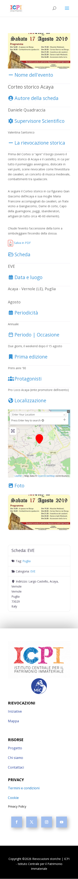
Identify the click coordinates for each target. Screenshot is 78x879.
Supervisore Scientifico (39, 121)
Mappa (13, 721)
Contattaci (16, 767)
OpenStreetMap (46, 475)
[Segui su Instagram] (46, 822)
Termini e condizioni (24, 788)
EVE (32, 571)
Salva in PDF (22, 243)
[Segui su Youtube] (61, 822)
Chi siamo (15, 757)
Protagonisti (28, 378)
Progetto (15, 748)
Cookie (13, 797)
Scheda (22, 254)
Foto (19, 485)
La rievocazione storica (40, 142)
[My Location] (43, 420)
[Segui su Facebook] (16, 822)
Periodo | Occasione (37, 334)
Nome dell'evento (34, 74)
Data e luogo (28, 277)
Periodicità (26, 312)
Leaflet (18, 475)
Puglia (26, 561)
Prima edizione (31, 356)
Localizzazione (30, 400)
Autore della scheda (36, 98)
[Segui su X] (31, 822)
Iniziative (15, 711)
